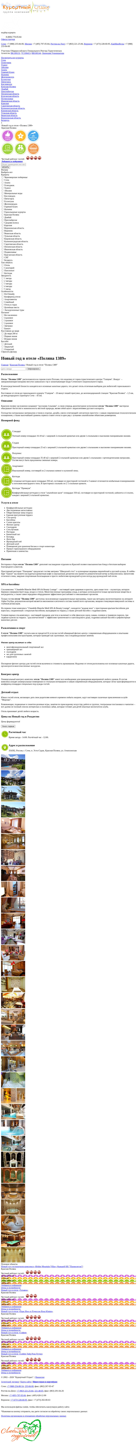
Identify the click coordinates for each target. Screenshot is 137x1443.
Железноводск (7, 77)
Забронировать (33, 369)
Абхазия (4, 67)
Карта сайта (25, 1382)
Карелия (5, 103)
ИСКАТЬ (5, 167)
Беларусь (5, 120)
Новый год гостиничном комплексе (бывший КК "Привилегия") (42, 1266)
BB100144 (36, 53)
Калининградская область (13, 108)
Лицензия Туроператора (53, 53)
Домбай (4, 89)
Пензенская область (10, 94)
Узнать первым (8, 726)
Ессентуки (6, 79)
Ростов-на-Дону (58, 44)
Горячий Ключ (7, 72)
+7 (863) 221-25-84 (25, 1391)
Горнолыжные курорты (15, 212)
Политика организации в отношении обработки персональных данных (33, 1416)
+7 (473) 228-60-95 (18, 1400)
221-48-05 (39, 1391)
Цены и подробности (10, 1288)
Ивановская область (10, 101)
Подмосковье (7, 99)
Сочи (3, 44)
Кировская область (9, 111)
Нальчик (5, 74)
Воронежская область (11, 118)
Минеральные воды (13, 193)
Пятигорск (6, 82)
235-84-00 (29, 1386)
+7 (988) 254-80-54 (15, 1386)
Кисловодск (6, 84)
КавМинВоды (117, 44)
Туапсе (4, 65)
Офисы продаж (8, 39)
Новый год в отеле (14, 1290)
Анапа (4, 70)
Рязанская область (9, 115)
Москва (28, 44)
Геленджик (6, 62)
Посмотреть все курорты (12, 58)
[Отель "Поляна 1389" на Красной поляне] (13, 769)
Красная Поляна (8, 86)
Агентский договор (10, 1382)
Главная (4, 365)
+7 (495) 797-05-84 (17, 1395)
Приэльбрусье (7, 91)
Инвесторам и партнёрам (45, 1382)
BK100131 (15, 53)
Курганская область (10, 96)
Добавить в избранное (12, 161)
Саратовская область (10, 106)
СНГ (6, 257)
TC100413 (26, 53)
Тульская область (9, 113)
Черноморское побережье (15, 177)
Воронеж (88, 44)
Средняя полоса (11, 223)
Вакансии (39, 1377)
